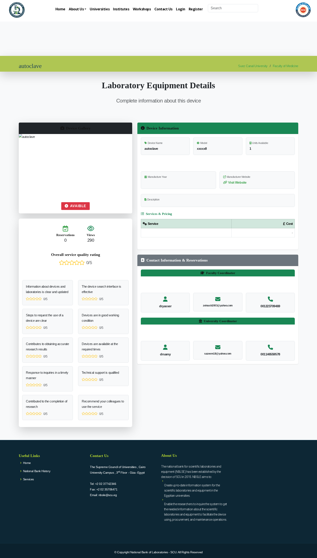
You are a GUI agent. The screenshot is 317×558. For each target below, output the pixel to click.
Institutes (121, 9)
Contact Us (163, 9)
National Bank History (36, 471)
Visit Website (237, 182)
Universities (100, 9)
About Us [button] (76, 9)
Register (196, 9)
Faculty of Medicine (285, 66)
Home (60, 9)
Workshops (142, 9)
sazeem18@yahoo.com (217, 353)
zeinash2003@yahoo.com (218, 305)
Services (28, 479)
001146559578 (270, 354)
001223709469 (270, 306)
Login (180, 9)
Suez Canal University (253, 66)
